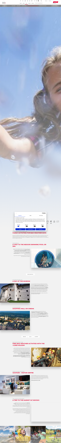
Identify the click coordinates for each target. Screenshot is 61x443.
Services (33, 3)
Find (38, 3)
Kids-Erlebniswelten (52, 442)
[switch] (27, 226)
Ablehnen (20, 229)
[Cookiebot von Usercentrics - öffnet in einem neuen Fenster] (42, 213)
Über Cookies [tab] (41, 215)
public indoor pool (30, 274)
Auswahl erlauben (30, 229)
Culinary (29, 3)
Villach (30, 336)
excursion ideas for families (17, 410)
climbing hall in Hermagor (26, 256)
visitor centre (33, 376)
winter (32, 237)
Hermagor (24, 336)
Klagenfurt (36, 336)
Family (27, 3)
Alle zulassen (40, 229)
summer (28, 237)
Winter (23, 3)
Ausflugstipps (5, 442)
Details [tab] (30, 215)
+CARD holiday (35, 442)
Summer (21, 3)
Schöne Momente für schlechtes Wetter (22, 442)
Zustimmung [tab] (19, 215)
